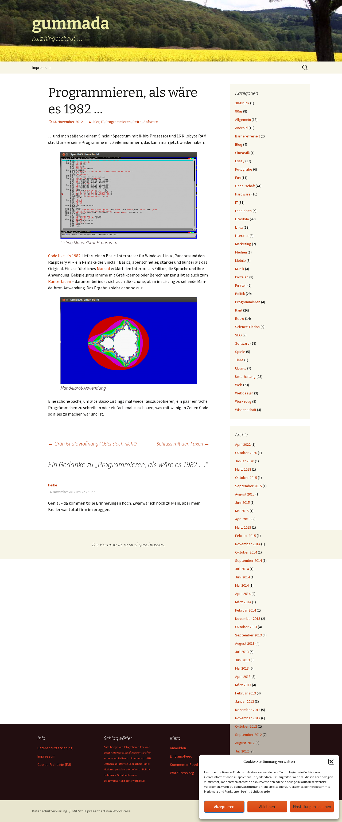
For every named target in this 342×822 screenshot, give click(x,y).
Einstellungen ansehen (312, 806)
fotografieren (131, 747)
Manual (103, 268)
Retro (137, 121)
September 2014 (248, 560)
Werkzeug (243, 401)
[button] (331, 761)
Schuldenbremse (127, 775)
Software (150, 121)
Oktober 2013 (246, 626)
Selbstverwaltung (114, 780)
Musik (239, 268)
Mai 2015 (242, 510)
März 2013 (243, 684)
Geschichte (110, 752)
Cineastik (242, 152)
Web (238, 384)
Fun (238, 177)
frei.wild (145, 747)
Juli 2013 (242, 651)
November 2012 (247, 718)
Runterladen (59, 281)
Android (241, 127)
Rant (238, 310)
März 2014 (243, 602)
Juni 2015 (242, 502)
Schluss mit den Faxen (182, 443)
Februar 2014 (245, 610)
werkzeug (139, 780)
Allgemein (243, 119)
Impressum (41, 67)
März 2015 (243, 527)
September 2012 (248, 734)
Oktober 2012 (246, 726)
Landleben (243, 210)
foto (121, 747)
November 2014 (247, 543)
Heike (52, 485)
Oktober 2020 (246, 452)
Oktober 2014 (246, 552)
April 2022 (243, 444)
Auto (106, 747)
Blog (238, 144)
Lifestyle (242, 219)
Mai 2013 (242, 668)
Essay (239, 161)
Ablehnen (267, 806)
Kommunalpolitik (140, 758)
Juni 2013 (242, 660)
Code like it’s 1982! (64, 255)
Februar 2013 (245, 693)
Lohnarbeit (135, 764)
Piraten (241, 285)
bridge (114, 747)
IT (102, 121)
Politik (240, 293)
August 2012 (245, 742)
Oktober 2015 (246, 477)
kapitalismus (122, 758)
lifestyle (123, 764)
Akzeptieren (224, 806)
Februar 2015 (245, 535)
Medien (241, 252)
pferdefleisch (133, 769)
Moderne (109, 769)
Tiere (239, 360)
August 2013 (245, 643)
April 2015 (243, 519)
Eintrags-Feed (181, 756)
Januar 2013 (244, 701)
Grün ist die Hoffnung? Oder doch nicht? (92, 443)
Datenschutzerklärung (55, 748)
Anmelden (178, 748)
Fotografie (243, 169)
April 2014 (243, 593)
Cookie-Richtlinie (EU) (54, 764)
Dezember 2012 (247, 709)
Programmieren (118, 121)
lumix (146, 764)
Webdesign (244, 393)
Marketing (243, 243)
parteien (120, 769)
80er (95, 121)
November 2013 (247, 618)
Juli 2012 (242, 751)
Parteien (241, 277)
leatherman (111, 764)
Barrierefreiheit (247, 136)
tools (129, 780)
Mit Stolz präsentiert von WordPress (101, 811)
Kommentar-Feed (184, 764)
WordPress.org (182, 772)
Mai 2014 (242, 585)
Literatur (242, 235)
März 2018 (243, 469)
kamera (108, 758)
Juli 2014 (242, 568)
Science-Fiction (247, 326)
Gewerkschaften (141, 752)
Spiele (240, 351)
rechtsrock (110, 775)
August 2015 (245, 494)
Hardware (243, 194)
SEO (238, 335)
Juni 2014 (242, 577)
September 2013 (248, 635)
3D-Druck (242, 103)
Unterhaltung (245, 376)
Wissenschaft (245, 409)
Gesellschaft (245, 185)
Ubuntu (240, 368)
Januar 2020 (244, 461)
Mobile (240, 260)
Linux (239, 227)
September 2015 (248, 485)
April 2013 (243, 676)
